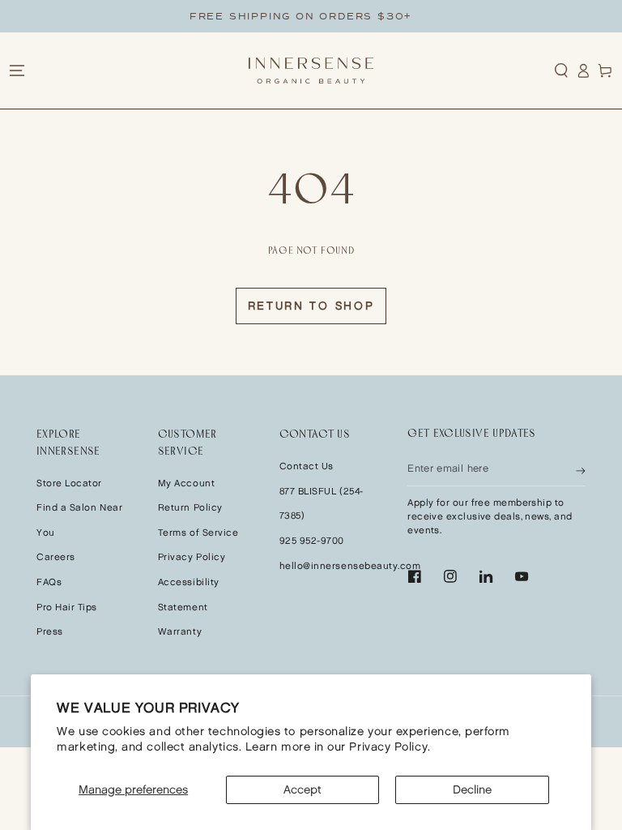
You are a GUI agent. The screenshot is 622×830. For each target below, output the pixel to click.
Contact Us (306, 466)
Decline (472, 790)
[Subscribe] (581, 469)
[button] (562, 70)
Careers (55, 557)
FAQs (49, 582)
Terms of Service (198, 532)
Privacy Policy (192, 557)
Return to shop (311, 306)
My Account (186, 483)
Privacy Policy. (389, 747)
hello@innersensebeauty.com (350, 566)
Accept (302, 790)
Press (49, 631)
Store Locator (69, 483)
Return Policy (190, 507)
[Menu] (17, 70)
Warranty (180, 631)
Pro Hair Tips (66, 607)
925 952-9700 (311, 541)
